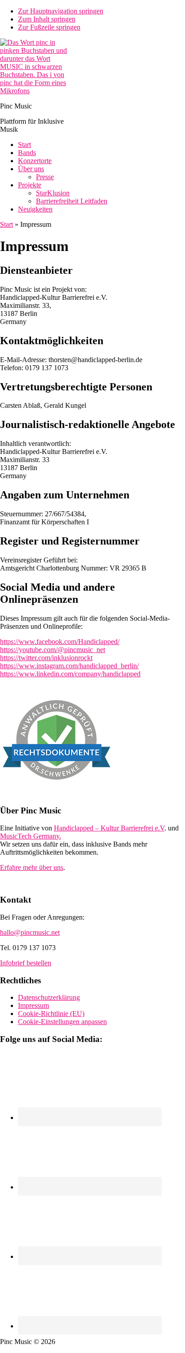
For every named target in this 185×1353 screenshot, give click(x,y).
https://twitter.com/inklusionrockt (46, 657)
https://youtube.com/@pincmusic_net (52, 649)
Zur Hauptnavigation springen (60, 11)
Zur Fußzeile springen (49, 27)
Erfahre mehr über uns (31, 867)
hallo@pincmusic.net (30, 932)
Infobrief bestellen (25, 963)
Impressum (33, 1005)
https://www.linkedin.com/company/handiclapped (70, 674)
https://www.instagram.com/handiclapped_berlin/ (69, 666)
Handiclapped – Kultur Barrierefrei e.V (109, 828)
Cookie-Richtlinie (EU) (51, 1013)
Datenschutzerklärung (49, 997)
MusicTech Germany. (30, 836)
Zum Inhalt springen (46, 19)
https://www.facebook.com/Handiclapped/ (59, 641)
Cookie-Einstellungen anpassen (62, 1021)
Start (6, 224)
